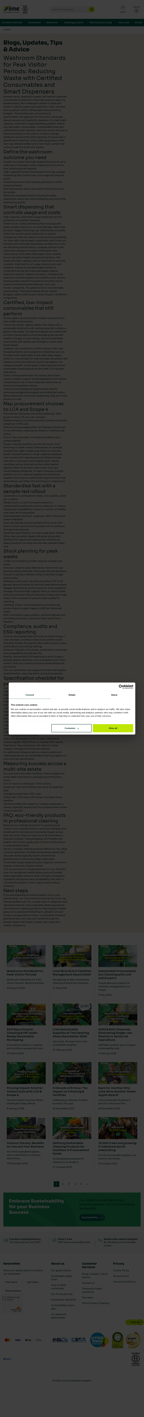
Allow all (113, 728)
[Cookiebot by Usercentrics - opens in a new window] (121, 687)
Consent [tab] (30, 695)
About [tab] (114, 695)
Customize (70, 728)
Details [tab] (72, 695)
